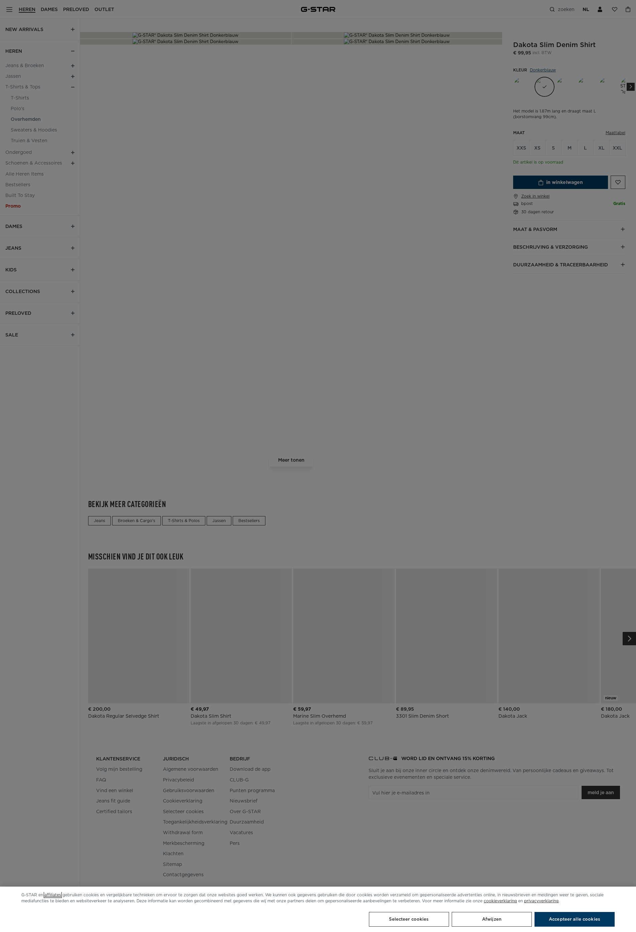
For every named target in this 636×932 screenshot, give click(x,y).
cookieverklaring (500, 900)
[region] (318, 909)
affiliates (52, 894)
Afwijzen (491, 919)
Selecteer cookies (409, 919)
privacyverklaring (541, 900)
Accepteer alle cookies (574, 919)
